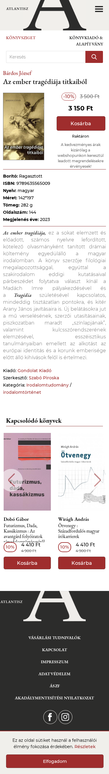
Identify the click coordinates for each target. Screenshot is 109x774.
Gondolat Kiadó (34, 370)
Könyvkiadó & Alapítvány (86, 41)
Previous (11, 480)
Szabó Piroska (44, 378)
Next (97, 480)
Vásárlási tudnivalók (54, 637)
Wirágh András (73, 519)
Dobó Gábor (16, 519)
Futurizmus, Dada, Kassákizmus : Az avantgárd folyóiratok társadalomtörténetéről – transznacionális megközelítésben (26, 534)
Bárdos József (17, 73)
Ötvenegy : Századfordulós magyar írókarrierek (78, 531)
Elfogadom (55, 761)
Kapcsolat (54, 649)
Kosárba (81, 123)
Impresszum (54, 661)
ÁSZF (55, 686)
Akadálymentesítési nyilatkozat (54, 698)
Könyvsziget (21, 37)
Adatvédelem (54, 673)
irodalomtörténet (22, 392)
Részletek (85, 746)
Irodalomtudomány (47, 385)
